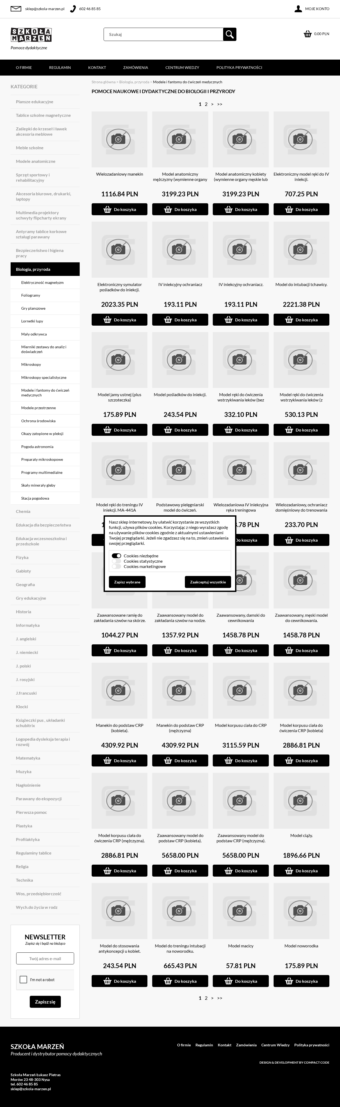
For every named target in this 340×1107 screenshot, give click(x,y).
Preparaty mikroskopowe (42, 459)
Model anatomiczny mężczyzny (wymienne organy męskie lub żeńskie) (180, 179)
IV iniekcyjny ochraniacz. (241, 284)
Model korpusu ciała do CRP (241, 725)
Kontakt (97, 67)
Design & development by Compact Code (294, 1062)
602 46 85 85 (90, 8)
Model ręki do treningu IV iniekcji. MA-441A (119, 507)
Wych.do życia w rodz (37, 907)
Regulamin (60, 67)
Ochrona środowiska (38, 420)
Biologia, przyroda (33, 269)
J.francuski (26, 692)
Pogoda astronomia (37, 446)
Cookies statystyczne (143, 560)
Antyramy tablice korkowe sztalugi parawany (41, 234)
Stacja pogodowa (35, 498)
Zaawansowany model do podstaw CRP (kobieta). (180, 838)
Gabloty (23, 570)
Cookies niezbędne (141, 555)
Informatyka (28, 625)
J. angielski (26, 638)
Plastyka (24, 825)
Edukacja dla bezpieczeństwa (43, 524)
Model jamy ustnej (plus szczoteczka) (119, 397)
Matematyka (28, 757)
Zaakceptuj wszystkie (208, 582)
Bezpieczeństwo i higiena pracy (39, 253)
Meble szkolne (30, 147)
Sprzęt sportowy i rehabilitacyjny (33, 177)
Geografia (25, 584)
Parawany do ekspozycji (39, 798)
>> (219, 104)
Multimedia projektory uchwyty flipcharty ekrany (41, 215)
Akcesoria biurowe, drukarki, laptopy (43, 196)
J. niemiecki (27, 652)
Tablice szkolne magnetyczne (43, 115)
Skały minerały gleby (38, 485)
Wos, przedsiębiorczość (38, 893)
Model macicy (240, 945)
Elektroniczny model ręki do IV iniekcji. (301, 176)
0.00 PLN (321, 33)
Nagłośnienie (28, 784)
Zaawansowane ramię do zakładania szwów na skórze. (120, 617)
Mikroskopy (31, 364)
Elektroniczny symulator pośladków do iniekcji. (119, 287)
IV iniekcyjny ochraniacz (180, 284)
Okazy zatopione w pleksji (42, 433)
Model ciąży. (301, 835)
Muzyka (23, 771)
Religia (22, 866)
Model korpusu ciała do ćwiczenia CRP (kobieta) (301, 728)
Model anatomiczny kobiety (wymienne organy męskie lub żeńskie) (241, 179)
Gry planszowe (33, 308)
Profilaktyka (28, 839)
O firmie (24, 67)
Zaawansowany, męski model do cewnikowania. (301, 617)
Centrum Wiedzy (182, 67)
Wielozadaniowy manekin (119, 173)
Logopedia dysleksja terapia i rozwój (43, 741)
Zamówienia (135, 67)
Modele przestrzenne (38, 407)
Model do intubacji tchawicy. (301, 284)
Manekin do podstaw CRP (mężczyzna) (180, 728)
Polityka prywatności (239, 67)
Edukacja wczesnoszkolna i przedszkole (41, 541)
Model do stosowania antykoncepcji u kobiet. (120, 948)
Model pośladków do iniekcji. (180, 394)
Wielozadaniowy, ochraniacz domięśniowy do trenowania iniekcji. (301, 510)
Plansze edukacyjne (34, 101)
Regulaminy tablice (34, 852)
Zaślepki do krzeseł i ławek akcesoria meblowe (41, 131)
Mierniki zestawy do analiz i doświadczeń (43, 349)
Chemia (23, 511)
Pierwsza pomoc (31, 812)
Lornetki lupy (32, 321)
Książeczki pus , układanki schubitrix (40, 723)
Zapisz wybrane (127, 582)
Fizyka (22, 557)
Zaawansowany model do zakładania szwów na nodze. (180, 617)
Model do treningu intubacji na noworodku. (180, 948)
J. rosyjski (25, 679)
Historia (23, 611)
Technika (24, 879)
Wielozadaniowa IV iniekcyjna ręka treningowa (241, 507)
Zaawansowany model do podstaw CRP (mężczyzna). (240, 838)
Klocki (22, 706)
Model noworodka (301, 945)
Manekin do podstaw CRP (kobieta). (119, 728)
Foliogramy (30, 295)
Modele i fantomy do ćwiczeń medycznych (45, 392)
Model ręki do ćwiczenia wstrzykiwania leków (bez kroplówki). (241, 400)
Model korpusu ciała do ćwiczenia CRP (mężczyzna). (119, 838)
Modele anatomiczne (36, 161)
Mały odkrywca (34, 334)
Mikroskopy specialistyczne (43, 377)
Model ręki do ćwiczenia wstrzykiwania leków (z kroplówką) (301, 400)
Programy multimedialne (41, 472)
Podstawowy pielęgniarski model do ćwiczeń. (180, 507)
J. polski (23, 665)
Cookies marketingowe (145, 566)
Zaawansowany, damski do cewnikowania (240, 617)
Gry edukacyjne (31, 597)
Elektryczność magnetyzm (42, 282)
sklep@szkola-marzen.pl (45, 8)
